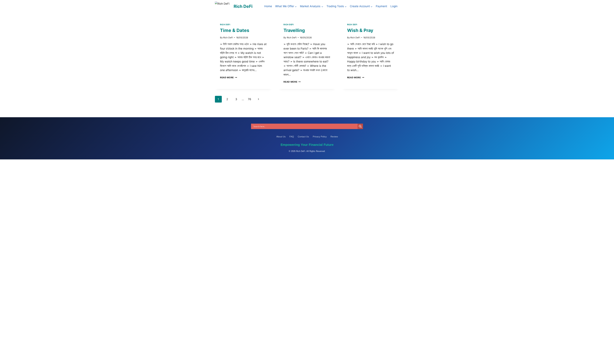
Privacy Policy (320, 136)
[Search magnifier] (360, 126)
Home (268, 6)
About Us (281, 136)
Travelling (294, 30)
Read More (228, 77)
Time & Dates (234, 30)
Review (334, 136)
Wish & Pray (360, 30)
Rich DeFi (225, 24)
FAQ (292, 136)
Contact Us (304, 136)
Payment (381, 6)
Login (394, 6)
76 (249, 99)
